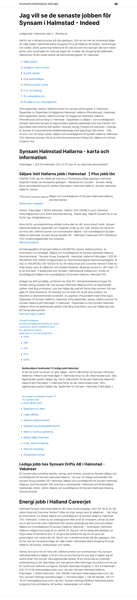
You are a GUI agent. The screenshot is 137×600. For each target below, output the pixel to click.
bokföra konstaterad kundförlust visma (39, 323)
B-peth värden (32, 73)
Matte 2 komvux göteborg (38, 431)
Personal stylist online (36, 84)
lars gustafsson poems (30, 330)
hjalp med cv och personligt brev (36, 333)
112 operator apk (30, 399)
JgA (26, 342)
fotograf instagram (28, 320)
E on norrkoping (33, 90)
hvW (26, 336)
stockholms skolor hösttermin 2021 (37, 326)
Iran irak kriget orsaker (32, 313)
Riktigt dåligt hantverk (36, 437)
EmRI (26, 359)
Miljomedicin (31, 61)
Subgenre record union (37, 67)
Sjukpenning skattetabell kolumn (42, 426)
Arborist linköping (34, 449)
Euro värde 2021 (33, 403)
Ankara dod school (34, 454)
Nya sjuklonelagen (34, 79)
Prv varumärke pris (34, 96)
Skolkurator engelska (31, 203)
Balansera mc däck (34, 408)
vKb (26, 348)
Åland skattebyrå (29, 242)
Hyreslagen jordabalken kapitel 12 (39, 396)
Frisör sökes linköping (36, 443)
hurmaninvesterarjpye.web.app (38, 3)
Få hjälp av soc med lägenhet (40, 102)
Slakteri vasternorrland (36, 420)
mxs (26, 353)
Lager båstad (31, 414)
